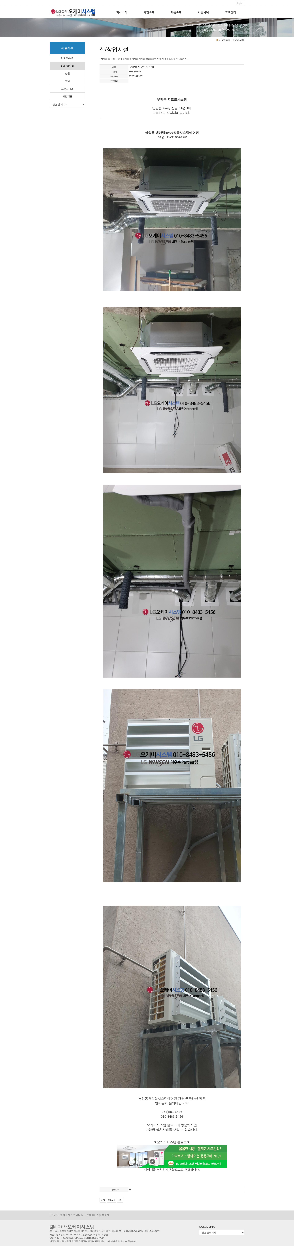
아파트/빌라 (67, 58)
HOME (53, 1215)
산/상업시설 (67, 65)
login (239, 3)
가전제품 (67, 96)
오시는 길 (78, 1215)
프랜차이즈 (67, 88)
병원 (67, 73)
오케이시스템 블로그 (98, 1215)
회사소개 (121, 12)
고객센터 (230, 12)
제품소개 (176, 12)
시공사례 (203, 12)
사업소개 (149, 12)
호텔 (67, 81)
